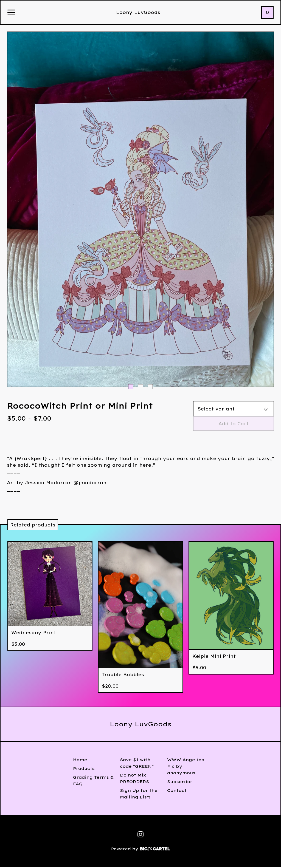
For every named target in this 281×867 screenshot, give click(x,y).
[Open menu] (11, 13)
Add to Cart (233, 423)
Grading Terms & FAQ (93, 780)
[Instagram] (140, 834)
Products (84, 768)
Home (80, 759)
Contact (177, 790)
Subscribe (179, 781)
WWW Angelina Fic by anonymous (185, 766)
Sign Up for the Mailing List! (139, 794)
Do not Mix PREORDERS (134, 778)
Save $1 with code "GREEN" (137, 763)
